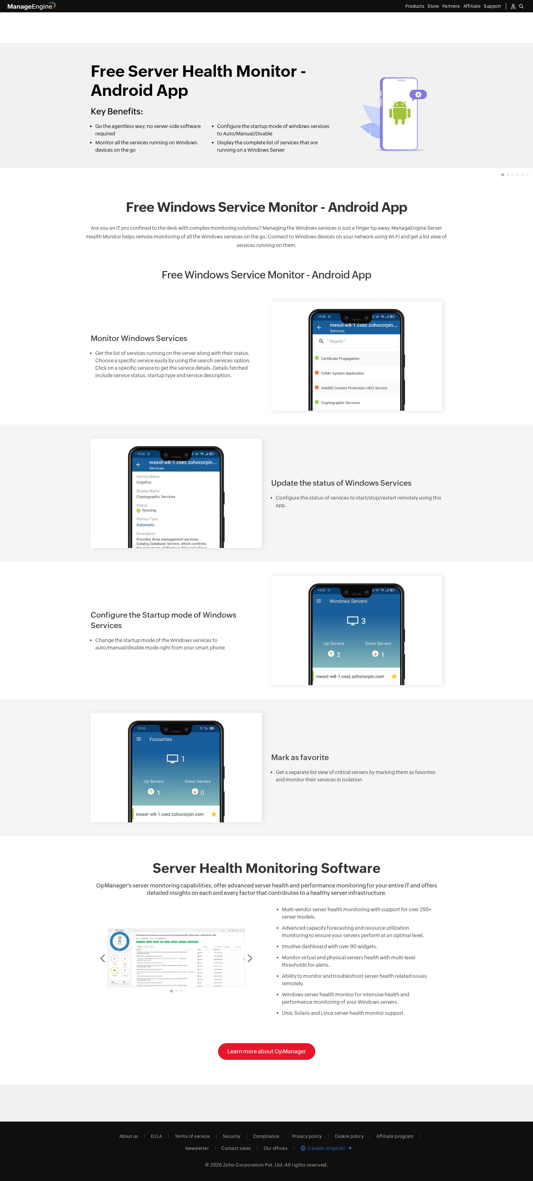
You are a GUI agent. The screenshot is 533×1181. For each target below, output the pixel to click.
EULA (156, 1136)
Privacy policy (307, 1136)
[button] (503, 175)
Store (433, 6)
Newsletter (197, 1148)
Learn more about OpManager (266, 1051)
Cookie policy (349, 1136)
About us (128, 1136)
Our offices (276, 1148)
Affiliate (472, 6)
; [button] (244, 958)
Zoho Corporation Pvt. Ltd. (253, 1164)
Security (232, 1136)
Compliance (266, 1136)
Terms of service (192, 1136)
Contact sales (236, 1148)
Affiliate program (395, 1136)
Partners (451, 6)
